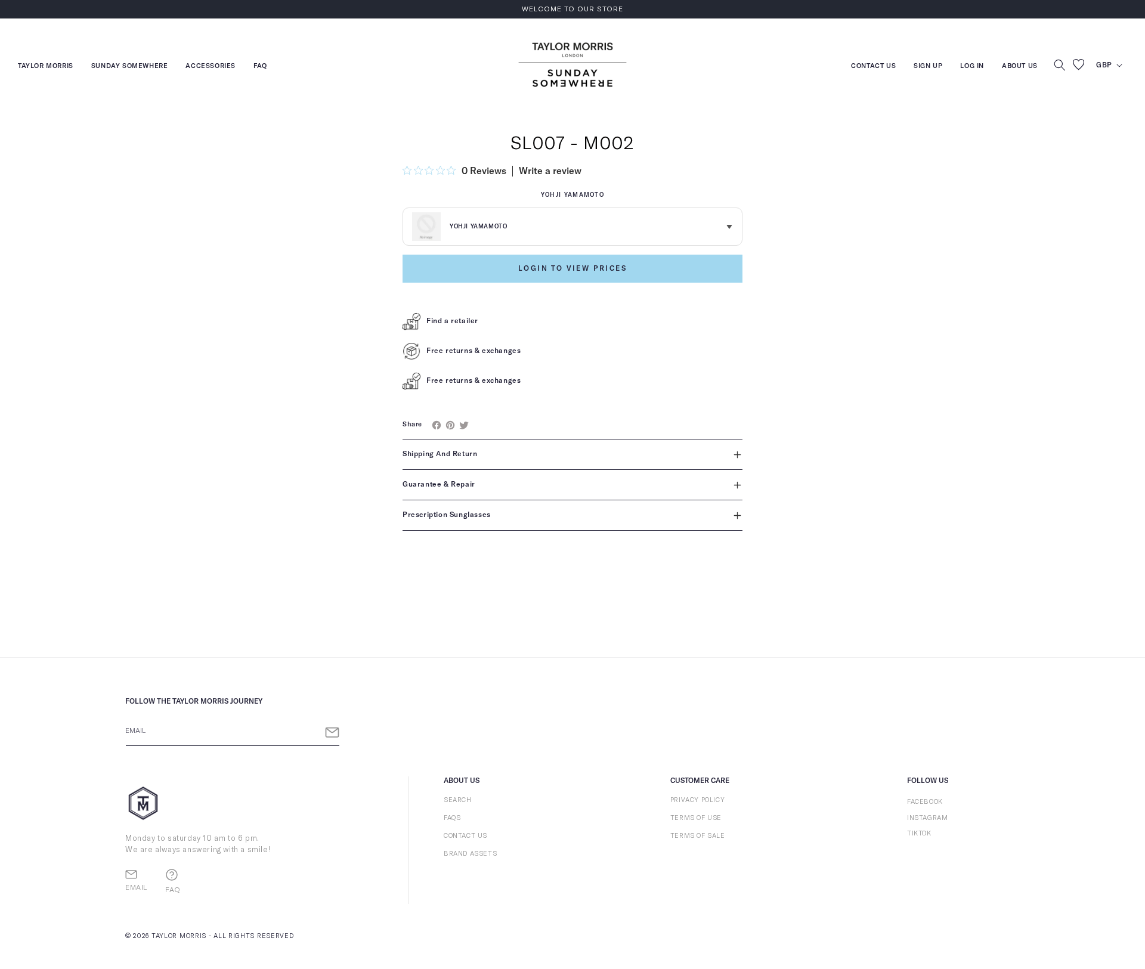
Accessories (210, 67)
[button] (1060, 65)
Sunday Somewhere (129, 67)
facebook (925, 801)
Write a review (550, 171)
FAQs (452, 818)
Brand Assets (470, 853)
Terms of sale (697, 835)
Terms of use (696, 818)
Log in (972, 67)
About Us (1020, 66)
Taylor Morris (45, 67)
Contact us (873, 67)
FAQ (260, 67)
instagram (927, 818)
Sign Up (928, 67)
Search (458, 800)
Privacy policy (697, 800)
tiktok (919, 833)
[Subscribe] (332, 733)
